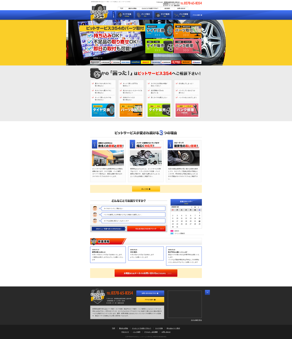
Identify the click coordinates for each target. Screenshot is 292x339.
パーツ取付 (143, 15)
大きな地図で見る (196, 320)
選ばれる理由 (132, 8)
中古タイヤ (125, 332)
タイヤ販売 (162, 15)
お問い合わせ (181, 8)
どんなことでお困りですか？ (150, 8)
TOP (122, 8)
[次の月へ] (199, 207)
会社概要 (167, 8)
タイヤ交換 (125, 15)
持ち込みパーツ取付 (173, 328)
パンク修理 (181, 15)
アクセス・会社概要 (151, 332)
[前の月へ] (190, 207)
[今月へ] (195, 207)
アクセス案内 (196, 15)
